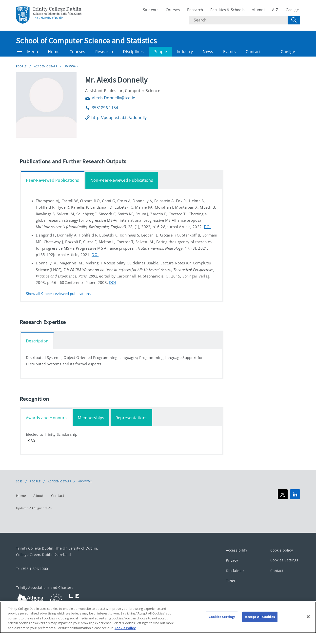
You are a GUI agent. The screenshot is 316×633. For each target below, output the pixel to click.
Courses (173, 9)
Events (229, 51)
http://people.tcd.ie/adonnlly (119, 117)
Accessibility (236, 550)
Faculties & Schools (227, 9)
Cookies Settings (284, 560)
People (160, 51)
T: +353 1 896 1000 (32, 568)
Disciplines (133, 51)
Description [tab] (37, 341)
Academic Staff (45, 66)
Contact (253, 51)
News (208, 51)
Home (53, 51)
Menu (32, 51)
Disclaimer (235, 570)
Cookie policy (281, 550)
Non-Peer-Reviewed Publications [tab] (121, 180)
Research (195, 9)
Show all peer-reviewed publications (58, 294)
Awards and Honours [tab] (46, 417)
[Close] (308, 616)
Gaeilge (292, 9)
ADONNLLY (71, 66)
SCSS (19, 481)
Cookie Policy (125, 628)
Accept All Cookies (260, 616)
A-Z (275, 9)
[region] (158, 617)
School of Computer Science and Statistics (86, 40)
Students (150, 9)
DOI (207, 226)
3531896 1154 (101, 107)
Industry (185, 51)
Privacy (232, 560)
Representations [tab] (132, 417)
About (38, 495)
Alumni (258, 9)
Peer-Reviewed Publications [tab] (52, 180)
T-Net (231, 581)
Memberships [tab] (91, 417)
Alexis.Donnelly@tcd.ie (110, 97)
